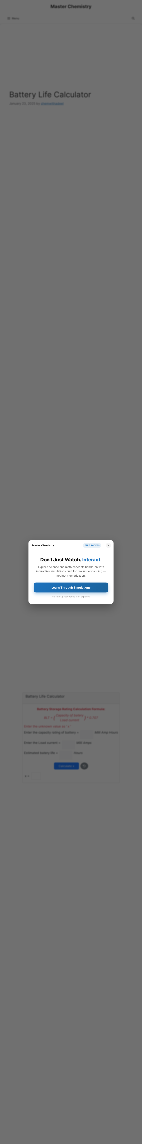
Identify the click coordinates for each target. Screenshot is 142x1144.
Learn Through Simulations (71, 587)
